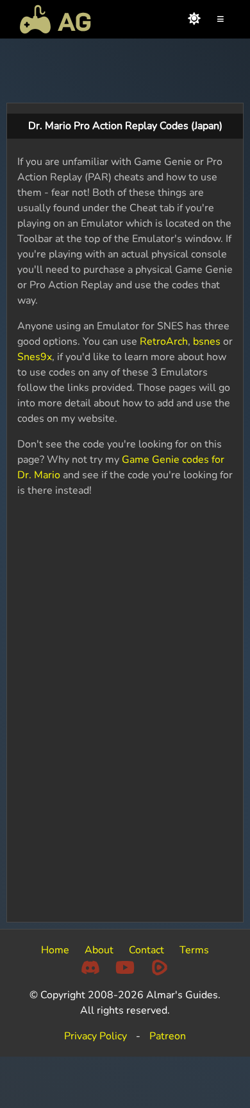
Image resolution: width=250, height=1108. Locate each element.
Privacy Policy (95, 1036)
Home (55, 950)
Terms (194, 950)
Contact (146, 950)
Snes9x (34, 357)
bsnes (207, 341)
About (99, 950)
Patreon (167, 1036)
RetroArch (164, 341)
